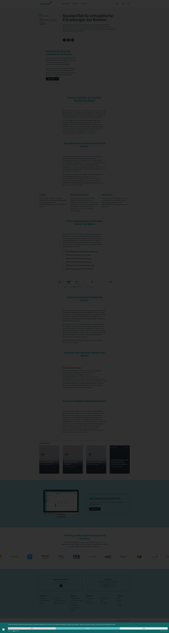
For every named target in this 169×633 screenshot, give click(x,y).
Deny (32, 628)
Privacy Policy (165, 630)
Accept (88, 628)
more (143, 628)
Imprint (161, 630)
